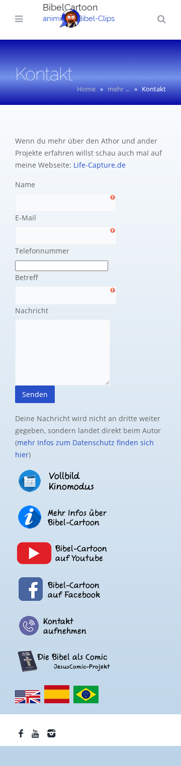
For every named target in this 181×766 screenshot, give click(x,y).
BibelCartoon (70, 7)
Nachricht (31, 310)
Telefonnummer (42, 251)
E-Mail (25, 217)
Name (25, 184)
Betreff (26, 277)
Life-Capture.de (99, 165)
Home (86, 88)
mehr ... (119, 88)
